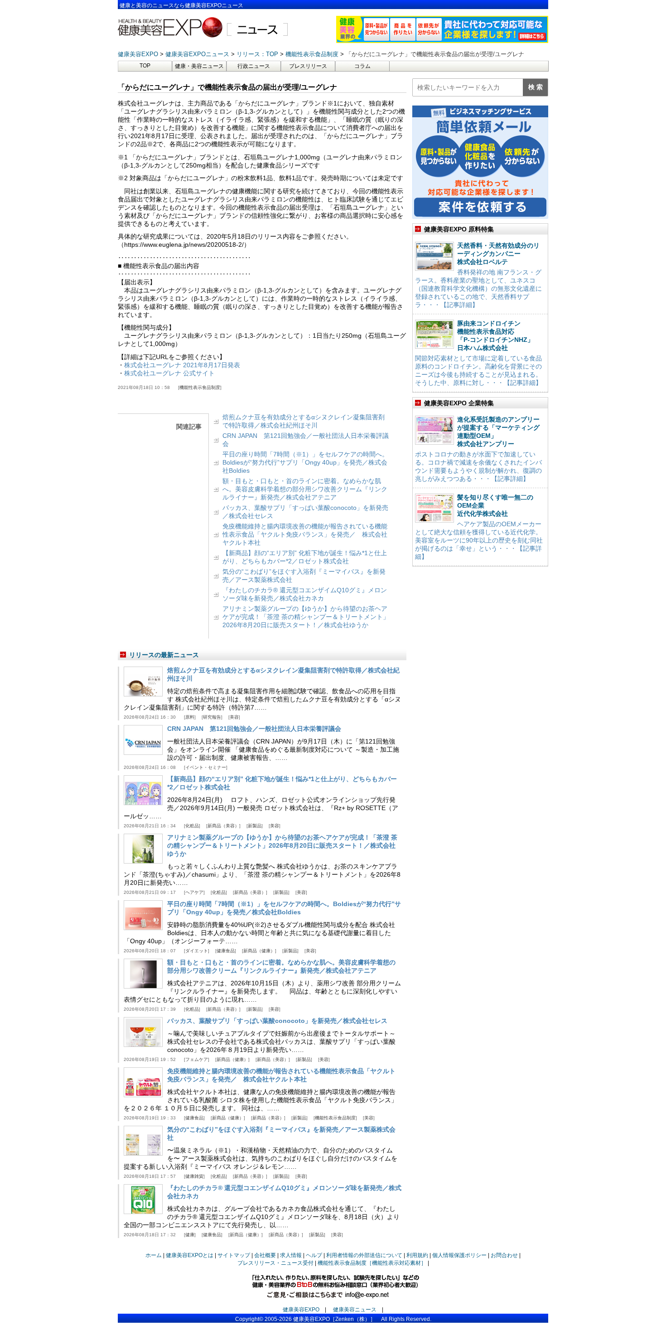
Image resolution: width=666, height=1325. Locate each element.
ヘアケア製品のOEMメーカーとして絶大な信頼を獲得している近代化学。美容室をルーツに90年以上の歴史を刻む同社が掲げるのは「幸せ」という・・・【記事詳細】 (479, 540)
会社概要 (265, 1255)
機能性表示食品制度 (199, 387)
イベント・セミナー (205, 767)
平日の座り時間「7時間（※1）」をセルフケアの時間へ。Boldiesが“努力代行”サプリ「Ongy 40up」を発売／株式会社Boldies (305, 462)
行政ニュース (253, 66)
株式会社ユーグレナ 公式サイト (169, 373)
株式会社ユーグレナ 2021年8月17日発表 (182, 365)
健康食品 (226, 950)
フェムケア (196, 1059)
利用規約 (417, 1255)
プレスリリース (308, 66)
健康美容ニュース (354, 1309)
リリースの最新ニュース (164, 654)
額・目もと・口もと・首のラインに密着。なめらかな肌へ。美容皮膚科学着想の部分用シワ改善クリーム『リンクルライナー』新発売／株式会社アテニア (304, 489)
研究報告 (212, 717)
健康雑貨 (194, 1176)
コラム (362, 66)
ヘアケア (194, 892)
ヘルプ (314, 1255)
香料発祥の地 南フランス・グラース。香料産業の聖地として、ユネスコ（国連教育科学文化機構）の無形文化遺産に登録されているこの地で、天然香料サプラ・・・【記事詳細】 (478, 288)
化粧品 (192, 825)
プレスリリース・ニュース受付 (275, 1263)
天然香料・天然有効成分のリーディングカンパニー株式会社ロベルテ (498, 253)
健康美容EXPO (301, 1309)
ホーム (153, 1255)
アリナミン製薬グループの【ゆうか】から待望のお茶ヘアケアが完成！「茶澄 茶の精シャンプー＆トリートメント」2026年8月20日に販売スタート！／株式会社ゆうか (305, 617)
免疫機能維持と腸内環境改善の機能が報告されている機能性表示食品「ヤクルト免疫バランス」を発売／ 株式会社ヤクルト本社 (304, 534)
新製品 (254, 825)
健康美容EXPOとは (189, 1255)
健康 (189, 1234)
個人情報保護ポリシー (459, 1255)
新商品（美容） (223, 825)
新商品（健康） (259, 950)
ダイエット (196, 950)
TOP (145, 65)
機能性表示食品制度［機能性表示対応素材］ (372, 1263)
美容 (234, 717)
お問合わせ (504, 1255)
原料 (189, 717)
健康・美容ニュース (199, 66)
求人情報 (291, 1255)
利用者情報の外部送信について (364, 1255)
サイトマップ (233, 1255)
